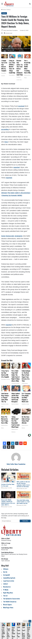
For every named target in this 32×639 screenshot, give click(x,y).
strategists (18, 236)
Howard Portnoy (6, 540)
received (21, 106)
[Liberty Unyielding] (9, 3)
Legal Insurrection (8, 581)
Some (3, 236)
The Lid (5, 596)
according (5, 129)
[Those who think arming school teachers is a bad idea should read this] (24, 494)
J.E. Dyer (4, 545)
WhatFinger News (8, 607)
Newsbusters (7, 587)
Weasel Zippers (7, 604)
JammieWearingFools (9, 578)
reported (16, 167)
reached (9, 325)
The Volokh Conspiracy (9, 602)
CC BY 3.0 (8, 50)
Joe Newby (19, 554)
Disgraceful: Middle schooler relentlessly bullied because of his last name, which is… (8, 502)
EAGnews (5, 569)
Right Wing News (8, 593)
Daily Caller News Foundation (10, 30)
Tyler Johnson (5, 560)
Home (4, 9)
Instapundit (6, 575)
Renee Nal (4, 549)
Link (13, 50)
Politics (8, 9)
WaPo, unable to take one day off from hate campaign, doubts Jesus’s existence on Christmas (23, 484)
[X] (8, 443)
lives (6, 142)
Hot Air (5, 572)
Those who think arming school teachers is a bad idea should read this (23, 501)
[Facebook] (4, 443)
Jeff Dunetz (12, 554)
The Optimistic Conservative (11, 599)
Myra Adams (5, 554)
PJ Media (5, 590)
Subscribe (25, 521)
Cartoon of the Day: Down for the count (7, 485)
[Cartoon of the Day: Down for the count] (8, 478)
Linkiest (5, 584)
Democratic (10, 236)
